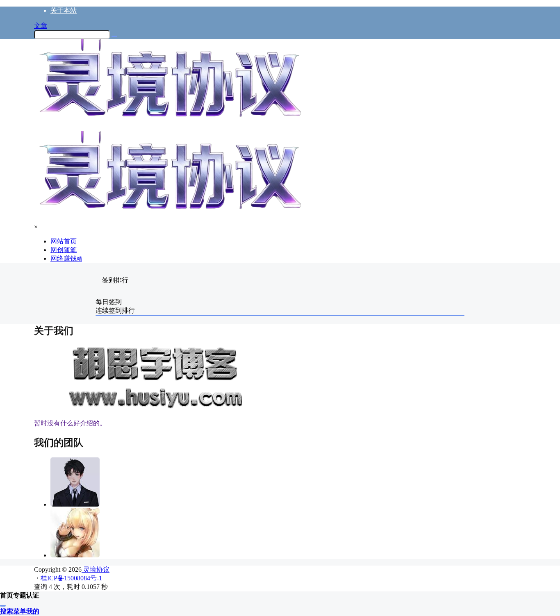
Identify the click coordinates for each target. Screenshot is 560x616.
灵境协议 (95, 569)
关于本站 (63, 10)
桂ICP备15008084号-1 (71, 578)
